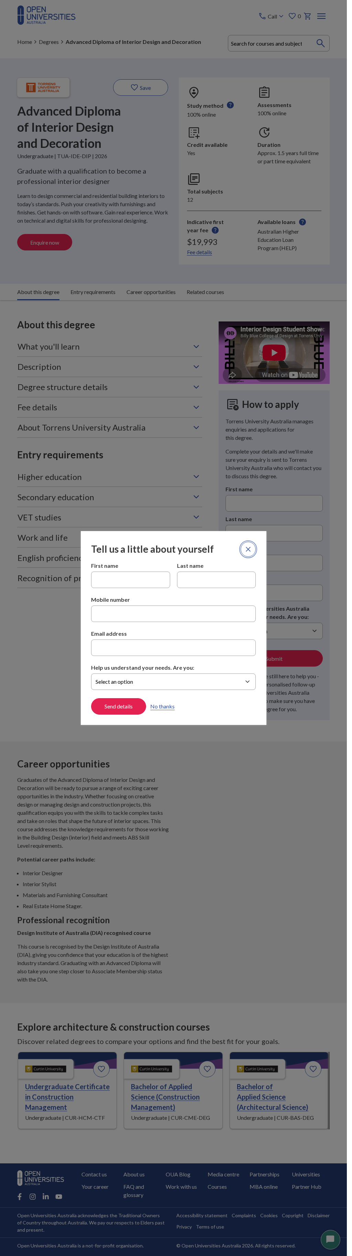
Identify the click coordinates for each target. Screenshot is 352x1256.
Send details (118, 706)
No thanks (162, 706)
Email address (109, 633)
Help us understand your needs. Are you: (142, 667)
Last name (190, 565)
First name (104, 565)
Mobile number (110, 599)
